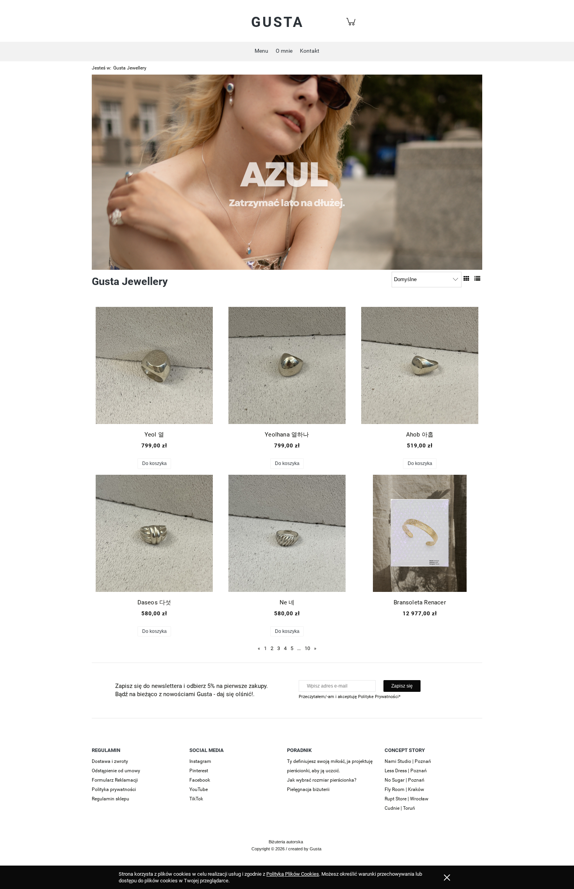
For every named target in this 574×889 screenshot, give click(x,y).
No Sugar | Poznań (404, 780)
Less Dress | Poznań (406, 770)
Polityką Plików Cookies (292, 874)
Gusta (277, 22)
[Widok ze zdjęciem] (466, 278)
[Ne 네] (287, 533)
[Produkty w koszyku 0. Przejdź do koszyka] (352, 26)
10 (307, 648)
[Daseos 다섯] (154, 533)
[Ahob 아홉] (419, 365)
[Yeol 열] (154, 365)
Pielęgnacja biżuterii (308, 789)
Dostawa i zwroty (110, 761)
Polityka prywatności (114, 789)
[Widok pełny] (477, 278)
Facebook (199, 780)
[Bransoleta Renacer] (419, 533)
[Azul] (287, 172)
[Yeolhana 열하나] (287, 365)
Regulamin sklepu (110, 799)
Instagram (200, 761)
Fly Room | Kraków (404, 789)
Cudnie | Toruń (400, 808)
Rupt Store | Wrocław (406, 799)
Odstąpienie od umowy (116, 770)
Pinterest (198, 770)
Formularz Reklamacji (115, 780)
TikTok (196, 799)
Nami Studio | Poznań (408, 761)
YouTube (198, 789)
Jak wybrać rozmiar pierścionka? (322, 780)
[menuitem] (261, 51)
